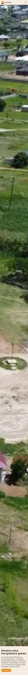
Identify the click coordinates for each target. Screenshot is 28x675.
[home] (6, 2)
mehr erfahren (6, 670)
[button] (25, 2)
